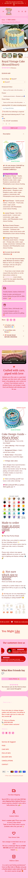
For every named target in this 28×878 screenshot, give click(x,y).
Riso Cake (8, 775)
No (4, 118)
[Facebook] (3, 733)
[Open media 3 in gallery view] (15, 55)
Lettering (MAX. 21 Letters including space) (14, 105)
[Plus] (9, 124)
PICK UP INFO (6, 753)
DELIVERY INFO (7, 757)
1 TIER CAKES (10, 20)
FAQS (3, 745)
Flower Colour (6, 99)
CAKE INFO (5, 749)
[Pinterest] (9, 733)
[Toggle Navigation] (3, 11)
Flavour (4, 93)
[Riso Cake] (8, 11)
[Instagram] (6, 733)
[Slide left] (2, 3)
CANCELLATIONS (7, 761)
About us (4, 729)
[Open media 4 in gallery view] (20, 55)
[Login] (22, 11)
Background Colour (7, 87)
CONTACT (5, 764)
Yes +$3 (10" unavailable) (10, 121)
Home (3, 20)
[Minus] (3, 124)
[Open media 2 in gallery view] (9, 55)
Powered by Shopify (17, 775)
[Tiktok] (13, 733)
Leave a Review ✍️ (14, 679)
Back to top (6, 702)
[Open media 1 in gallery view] (4, 55)
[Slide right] (25, 3)
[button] (18, 11)
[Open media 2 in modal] (14, 38)
